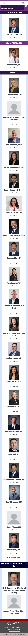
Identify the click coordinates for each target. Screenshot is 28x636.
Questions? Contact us (14, 631)
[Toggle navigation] (26, 6)
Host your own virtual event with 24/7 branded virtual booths (14, 628)
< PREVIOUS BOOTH (8, 619)
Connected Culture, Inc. (8, 634)
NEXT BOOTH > (18, 619)
